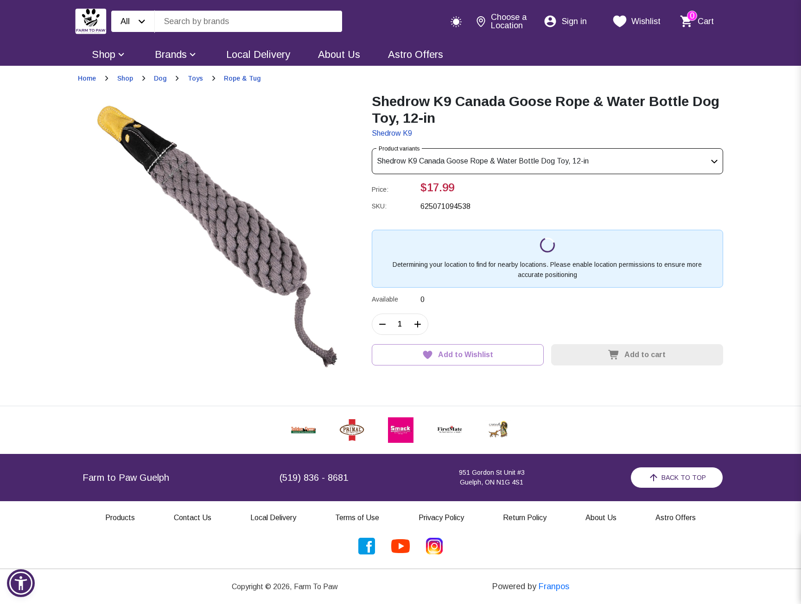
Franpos (554, 586)
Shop (103, 54)
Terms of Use (357, 518)
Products (120, 518)
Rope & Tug (242, 78)
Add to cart (645, 355)
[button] (20, 583)
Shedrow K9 (392, 133)
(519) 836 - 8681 (314, 477)
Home (87, 78)
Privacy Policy (441, 518)
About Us (339, 54)
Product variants (399, 148)
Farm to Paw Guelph (126, 477)
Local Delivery (258, 54)
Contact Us (192, 518)
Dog (160, 78)
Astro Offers (415, 54)
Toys (195, 78)
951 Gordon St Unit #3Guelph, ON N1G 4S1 (492, 477)
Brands (171, 54)
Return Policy (525, 518)
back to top (683, 477)
